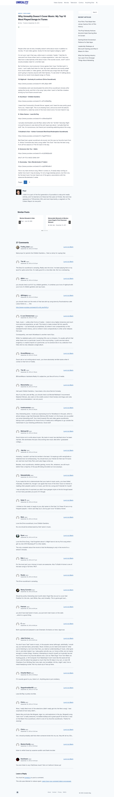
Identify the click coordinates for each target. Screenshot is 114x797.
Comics (81, 2)
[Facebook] (17, 792)
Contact (54, 792)
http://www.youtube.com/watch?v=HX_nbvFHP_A (32, 307)
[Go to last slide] (20, 222)
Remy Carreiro (26, 590)
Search (95, 12)
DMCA (64, 792)
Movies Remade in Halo (27, 218)
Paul (21, 23)
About (49, 792)
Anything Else (89, 2)
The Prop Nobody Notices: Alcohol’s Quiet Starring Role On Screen (87, 33)
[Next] (70, 222)
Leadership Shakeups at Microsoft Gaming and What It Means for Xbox (88, 48)
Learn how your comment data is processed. (56, 781)
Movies (66, 2)
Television (74, 2)
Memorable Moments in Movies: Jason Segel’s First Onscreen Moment (58, 220)
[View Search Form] (97, 2)
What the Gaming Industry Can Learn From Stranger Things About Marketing (86, 58)
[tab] (45, 230)
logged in (28, 777)
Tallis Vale (52, 225)
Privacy (60, 792)
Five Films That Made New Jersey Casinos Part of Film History (87, 24)
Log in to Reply (68, 247)
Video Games (58, 2)
